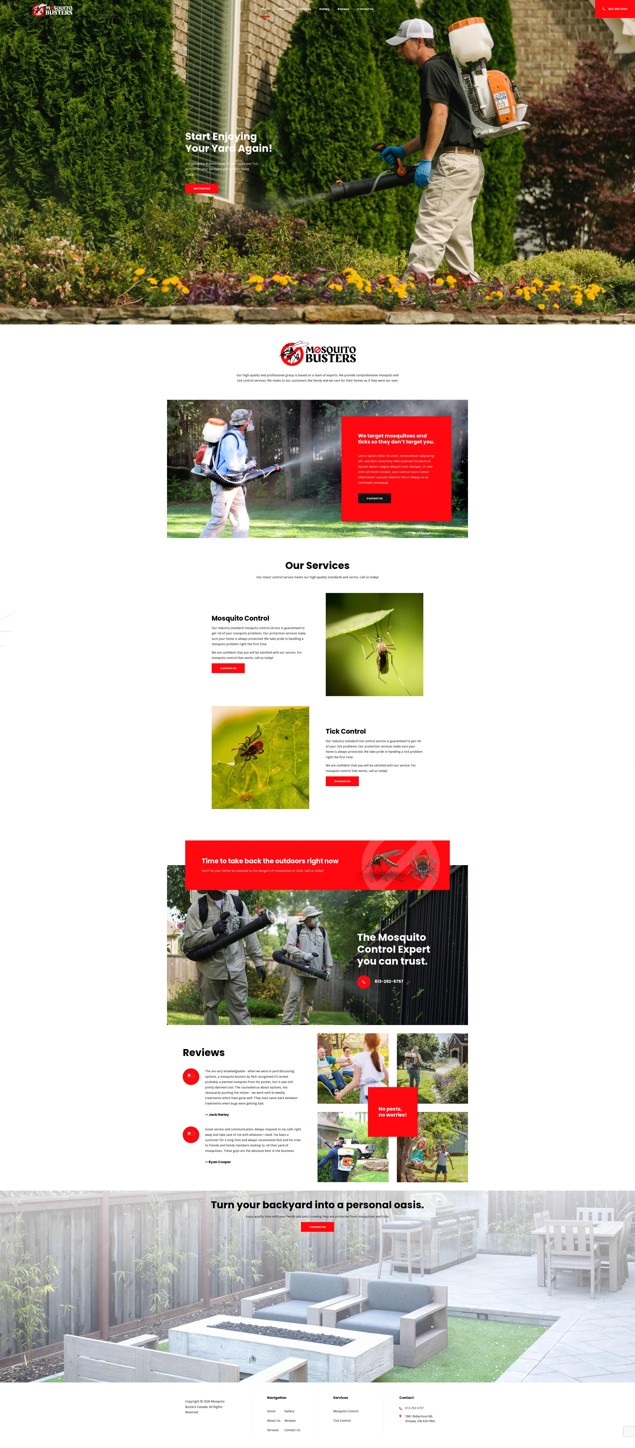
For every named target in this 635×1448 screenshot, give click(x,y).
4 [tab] (323, 320)
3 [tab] (319, 320)
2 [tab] (316, 320)
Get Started (201, 188)
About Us (284, 9)
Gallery (324, 9)
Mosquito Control (345, 1411)
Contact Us (365, 9)
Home (266, 9)
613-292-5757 (618, 9)
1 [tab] (312, 320)
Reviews (343, 9)
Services (305, 9)
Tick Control (342, 1421)
